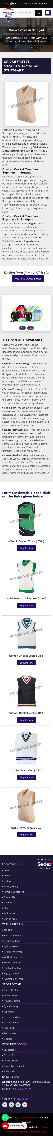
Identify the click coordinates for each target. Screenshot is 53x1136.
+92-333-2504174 (21, 1088)
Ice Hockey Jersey (12, 957)
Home (6, 870)
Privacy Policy (10, 886)
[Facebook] (4, 1104)
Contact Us (9, 897)
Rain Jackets (9, 1033)
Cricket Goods (10, 1055)
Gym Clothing (10, 1006)
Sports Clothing (11, 989)
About (6, 875)
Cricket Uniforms (12, 940)
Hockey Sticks (10, 1060)
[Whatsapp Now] (5, 1117)
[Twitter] (11, 1104)
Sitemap (7, 902)
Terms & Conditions (13, 891)
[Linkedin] (18, 1104)
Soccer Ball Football (13, 1066)
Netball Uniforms (12, 962)
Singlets (7, 1038)
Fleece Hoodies (11, 1017)
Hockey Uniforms (12, 951)
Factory (7, 880)
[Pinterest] (24, 1104)
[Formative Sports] (8, 15)
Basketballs (9, 1049)
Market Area (10, 918)
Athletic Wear (10, 995)
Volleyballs (9, 1071)
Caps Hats (8, 1011)
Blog (5, 907)
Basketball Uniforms (14, 935)
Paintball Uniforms (13, 967)
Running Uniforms (13, 978)
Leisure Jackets (11, 1022)
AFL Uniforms (10, 930)
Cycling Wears (10, 946)
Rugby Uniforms (12, 973)
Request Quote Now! (28, 278)
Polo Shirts (9, 1027)
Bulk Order (9, 913)
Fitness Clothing (11, 1000)
